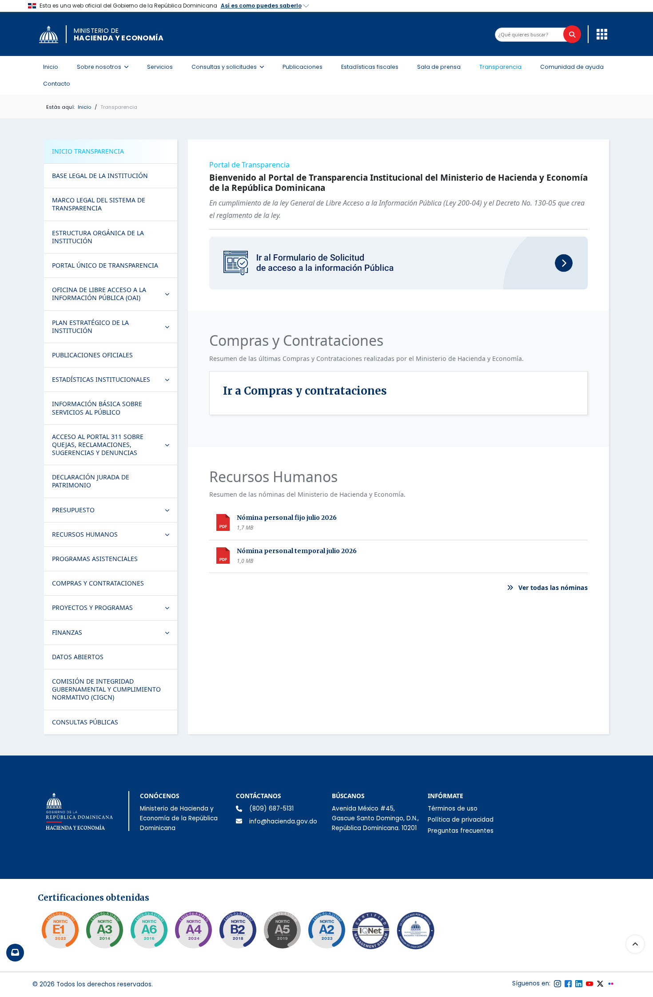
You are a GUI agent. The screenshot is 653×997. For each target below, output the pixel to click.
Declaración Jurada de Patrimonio (90, 481)
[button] (599, 34)
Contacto (56, 83)
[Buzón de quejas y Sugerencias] (15, 952)
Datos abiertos (78, 657)
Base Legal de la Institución (100, 175)
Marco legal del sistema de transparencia (98, 204)
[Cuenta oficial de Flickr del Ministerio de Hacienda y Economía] (610, 983)
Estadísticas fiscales (369, 67)
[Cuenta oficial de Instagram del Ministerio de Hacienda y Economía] (557, 983)
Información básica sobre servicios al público (97, 408)
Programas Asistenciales (95, 558)
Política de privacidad (461, 819)
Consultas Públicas (85, 722)
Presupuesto (114, 512)
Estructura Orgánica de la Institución (98, 237)
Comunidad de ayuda (572, 67)
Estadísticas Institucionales (114, 381)
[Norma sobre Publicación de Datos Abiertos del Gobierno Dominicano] (104, 930)
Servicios (160, 67)
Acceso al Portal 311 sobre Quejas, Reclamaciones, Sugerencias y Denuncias (114, 444)
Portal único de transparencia (105, 265)
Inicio (50, 67)
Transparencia (500, 67)
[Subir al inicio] (635, 944)
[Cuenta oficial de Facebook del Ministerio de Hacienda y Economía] (568, 983)
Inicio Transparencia (88, 151)
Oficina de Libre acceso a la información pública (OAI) (114, 293)
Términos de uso (453, 808)
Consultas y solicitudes (230, 67)
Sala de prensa (439, 67)
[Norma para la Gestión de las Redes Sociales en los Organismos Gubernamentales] (60, 930)
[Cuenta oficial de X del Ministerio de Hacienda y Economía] (600, 983)
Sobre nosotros (105, 67)
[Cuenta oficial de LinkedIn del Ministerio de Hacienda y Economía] (578, 983)
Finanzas (114, 634)
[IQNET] (371, 932)
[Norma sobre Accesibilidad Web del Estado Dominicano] (237, 930)
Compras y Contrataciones (98, 583)
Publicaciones (303, 67)
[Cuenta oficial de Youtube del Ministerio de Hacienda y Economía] (589, 983)
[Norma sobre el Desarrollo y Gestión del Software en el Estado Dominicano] (149, 930)
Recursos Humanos (114, 536)
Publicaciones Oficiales (92, 355)
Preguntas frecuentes (461, 831)
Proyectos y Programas (114, 609)
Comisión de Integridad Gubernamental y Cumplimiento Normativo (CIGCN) (106, 689)
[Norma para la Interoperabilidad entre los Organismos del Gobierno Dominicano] (193, 930)
